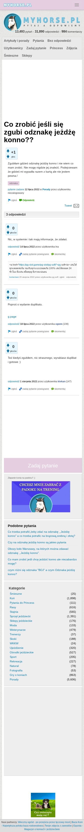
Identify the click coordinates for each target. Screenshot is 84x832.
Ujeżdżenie (16, 647)
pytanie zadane (16, 189)
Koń (12, 598)
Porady (46, 189)
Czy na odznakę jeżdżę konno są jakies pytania (37, 542)
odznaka (13, 183)
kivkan (61, 381)
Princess (56, 48)
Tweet (68, 205)
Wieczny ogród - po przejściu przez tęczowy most (44, 822)
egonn (58, 324)
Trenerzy (15, 634)
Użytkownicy (13, 48)
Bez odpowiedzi (59, 40)
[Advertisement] (41, 89)
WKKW (14, 643)
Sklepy (27, 55)
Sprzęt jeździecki (20, 616)
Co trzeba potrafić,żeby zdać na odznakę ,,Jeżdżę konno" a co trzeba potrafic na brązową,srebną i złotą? (41, 533)
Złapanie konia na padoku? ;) (21, 478)
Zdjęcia (71, 48)
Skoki (13, 638)
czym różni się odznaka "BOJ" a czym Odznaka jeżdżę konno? (41, 572)
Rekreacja (16, 661)
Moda (13, 625)
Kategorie (17, 588)
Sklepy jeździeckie (21, 620)
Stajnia (14, 611)
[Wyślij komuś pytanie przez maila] (76, 205)
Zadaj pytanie (36, 48)
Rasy (13, 607)
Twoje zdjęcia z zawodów (58, 825)
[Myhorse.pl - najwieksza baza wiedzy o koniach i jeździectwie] (42, 22)
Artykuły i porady (16, 40)
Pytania (38, 40)
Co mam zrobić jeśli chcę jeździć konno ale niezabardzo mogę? (42, 561)
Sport (13, 656)
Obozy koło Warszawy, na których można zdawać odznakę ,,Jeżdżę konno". (38, 550)
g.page (12, 316)
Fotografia (16, 670)
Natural (14, 665)
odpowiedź (14, 246)
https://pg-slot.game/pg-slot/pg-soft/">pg (40, 264)
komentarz (14, 277)
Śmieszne (11, 55)
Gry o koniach (18, 674)
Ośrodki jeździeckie (22, 652)
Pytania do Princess (22, 602)
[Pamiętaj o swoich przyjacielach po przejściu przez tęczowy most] (43, 805)
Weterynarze (18, 629)
